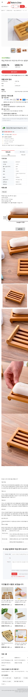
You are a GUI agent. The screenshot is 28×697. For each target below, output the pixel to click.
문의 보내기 (14, 72)
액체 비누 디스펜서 (7, 681)
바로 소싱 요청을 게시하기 (18, 576)
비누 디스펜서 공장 (7, 678)
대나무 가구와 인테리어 (20, 660)
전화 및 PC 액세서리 (5, 662)
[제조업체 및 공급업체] (14, 2)
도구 (2, 657)
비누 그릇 (25, 10)
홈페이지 (3, 10)
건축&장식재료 (9, 10)
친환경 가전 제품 (18, 662)
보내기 (14, 574)
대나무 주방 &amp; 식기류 (7, 660)
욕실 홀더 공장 (17, 678)
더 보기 (3, 684)
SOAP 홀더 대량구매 (18, 681)
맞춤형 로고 (17, 657)
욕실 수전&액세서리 (17, 10)
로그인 (19, 145)
